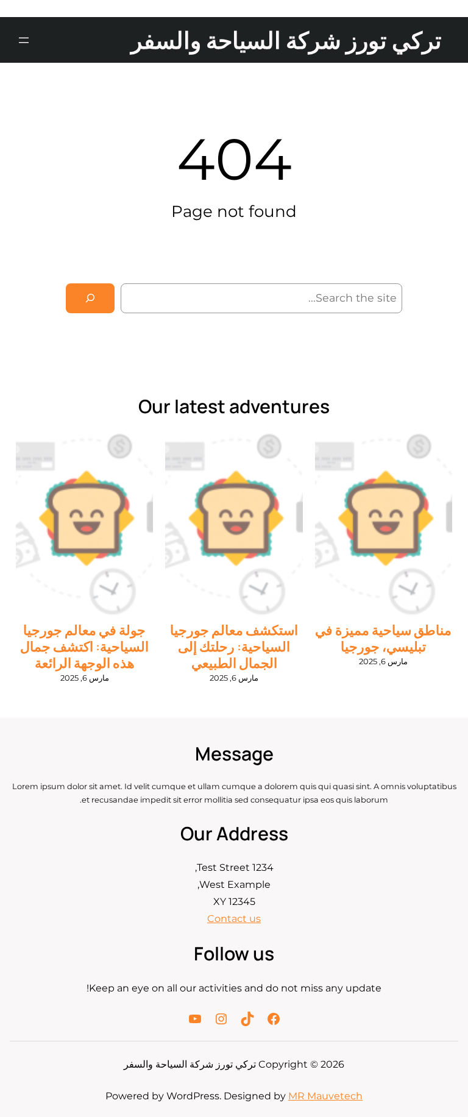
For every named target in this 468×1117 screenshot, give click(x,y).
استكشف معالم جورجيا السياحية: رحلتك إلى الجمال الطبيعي (234, 647)
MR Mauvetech (325, 1096)
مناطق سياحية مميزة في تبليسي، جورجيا (383, 638)
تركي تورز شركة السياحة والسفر (286, 39)
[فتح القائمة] (23, 40)
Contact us (234, 918)
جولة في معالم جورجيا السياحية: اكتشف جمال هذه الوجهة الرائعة (84, 647)
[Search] (90, 298)
